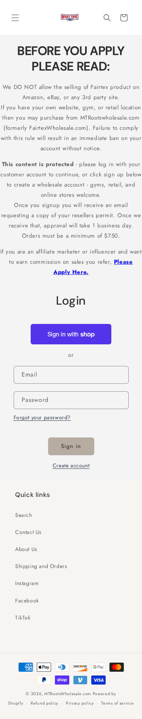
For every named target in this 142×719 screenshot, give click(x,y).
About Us (26, 549)
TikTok (23, 617)
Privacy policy (80, 703)
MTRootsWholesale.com (67, 694)
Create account (71, 465)
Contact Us (28, 532)
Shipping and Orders (41, 566)
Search (23, 515)
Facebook (27, 600)
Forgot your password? (42, 417)
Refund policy (44, 703)
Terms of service (117, 703)
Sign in (71, 446)
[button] (15, 17)
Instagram (27, 583)
